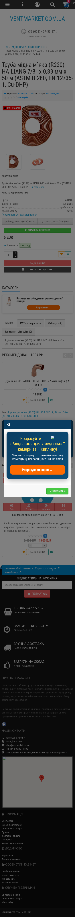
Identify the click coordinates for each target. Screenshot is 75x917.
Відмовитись (59, 491)
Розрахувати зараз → (37, 470)
